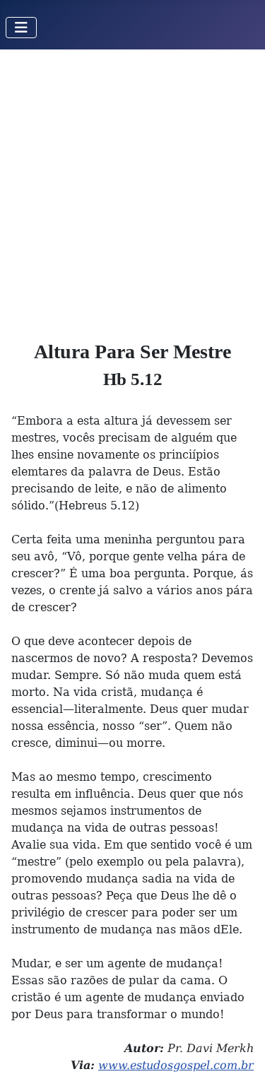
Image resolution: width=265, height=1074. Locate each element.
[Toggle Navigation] (21, 27)
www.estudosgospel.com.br (176, 1065)
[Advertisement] (132, 189)
